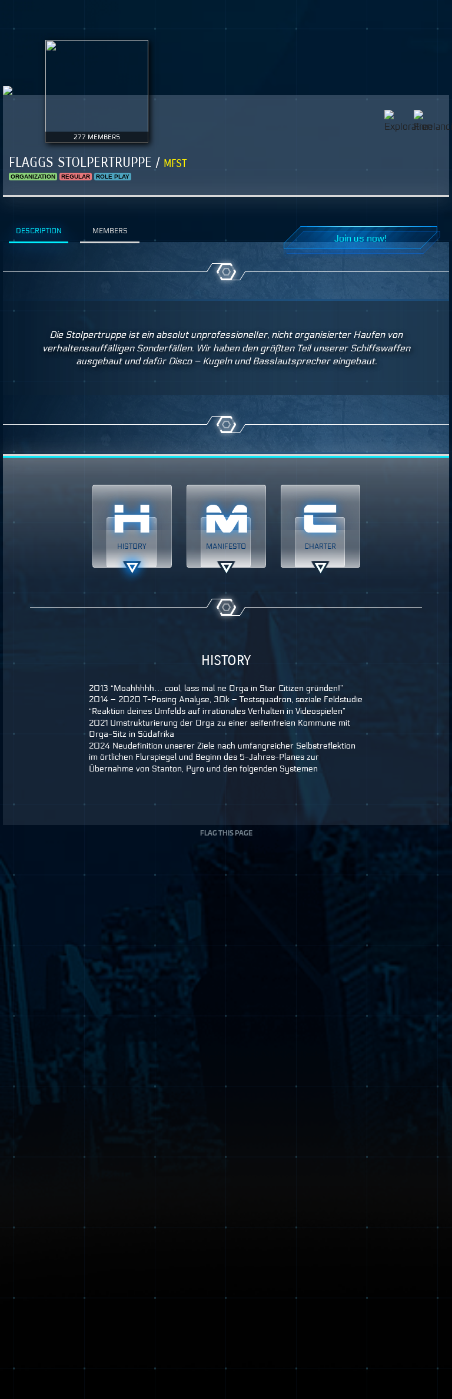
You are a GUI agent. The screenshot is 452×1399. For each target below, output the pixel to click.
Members (110, 230)
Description (39, 230)
